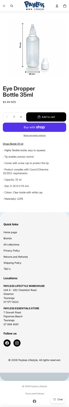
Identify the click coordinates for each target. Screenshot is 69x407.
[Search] (12, 6)
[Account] (57, 6)
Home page (10, 232)
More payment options (35, 135)
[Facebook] (7, 343)
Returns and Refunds (16, 256)
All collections (11, 244)
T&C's (7, 268)
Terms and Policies (34, 393)
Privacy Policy (12, 250)
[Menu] (4, 6)
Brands (8, 238)
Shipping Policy (12, 262)
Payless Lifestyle (38, 386)
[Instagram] (17, 343)
